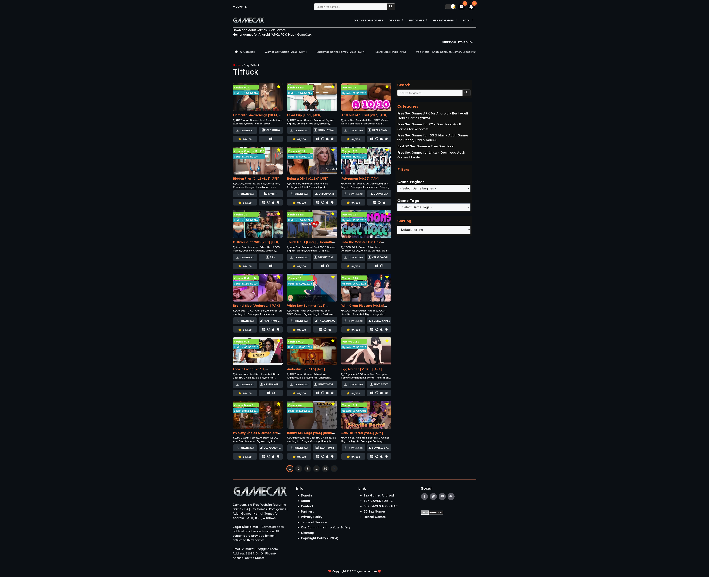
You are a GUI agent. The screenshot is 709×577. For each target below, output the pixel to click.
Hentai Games (375, 517)
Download (247, 130)
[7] (471, 6)
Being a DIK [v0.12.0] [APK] (307, 178)
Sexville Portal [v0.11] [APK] (362, 433)
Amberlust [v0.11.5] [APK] (306, 369)
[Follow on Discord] (451, 496)
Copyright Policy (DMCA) (319, 538)
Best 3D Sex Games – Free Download (425, 146)
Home (237, 65)
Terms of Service (314, 522)
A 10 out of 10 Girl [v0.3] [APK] (364, 115)
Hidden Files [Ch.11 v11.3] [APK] (256, 178)
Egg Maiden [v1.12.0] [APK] (361, 369)
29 (325, 469)
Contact (307, 506)
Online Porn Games (368, 20)
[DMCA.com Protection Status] (432, 512)
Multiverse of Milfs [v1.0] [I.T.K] (256, 242)
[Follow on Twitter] (433, 496)
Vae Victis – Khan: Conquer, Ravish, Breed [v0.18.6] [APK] (376, 52)
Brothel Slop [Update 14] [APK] (256, 305)
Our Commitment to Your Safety (326, 527)
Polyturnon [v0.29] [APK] (360, 178)
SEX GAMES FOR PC (378, 501)
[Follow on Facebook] (424, 496)
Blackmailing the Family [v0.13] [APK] (263, 52)
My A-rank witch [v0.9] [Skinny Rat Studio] (451, 52)
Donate (241, 6)
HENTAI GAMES (443, 20)
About (305, 501)
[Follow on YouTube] (442, 496)
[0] (462, 7)
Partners (307, 511)
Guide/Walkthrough (458, 42)
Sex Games (416, 20)
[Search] (391, 6)
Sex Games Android (379, 495)
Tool (466, 20)
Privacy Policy (311, 517)
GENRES (394, 20)
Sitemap (307, 533)
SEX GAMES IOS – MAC (381, 506)
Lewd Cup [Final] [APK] (313, 52)
